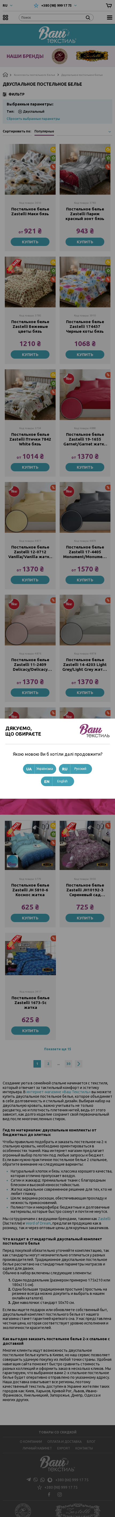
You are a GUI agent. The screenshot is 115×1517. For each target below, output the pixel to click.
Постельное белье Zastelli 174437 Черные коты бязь (85, 326)
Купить (30, 242)
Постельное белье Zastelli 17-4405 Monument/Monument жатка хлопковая (85, 552)
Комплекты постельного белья (34, 74)
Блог (91, 1441)
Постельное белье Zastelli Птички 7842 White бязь (30, 439)
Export (63, 1448)
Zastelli (104, 1219)
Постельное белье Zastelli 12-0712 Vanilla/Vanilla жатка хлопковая (30, 552)
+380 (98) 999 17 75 (56, 5)
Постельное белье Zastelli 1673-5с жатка (30, 1002)
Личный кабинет (37, 1448)
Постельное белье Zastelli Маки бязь (30, 211)
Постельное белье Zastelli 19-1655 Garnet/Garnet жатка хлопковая (85, 439)
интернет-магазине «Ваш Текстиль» (58, 1092)
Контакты (84, 1448)
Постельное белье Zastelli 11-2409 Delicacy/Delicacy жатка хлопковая (30, 664)
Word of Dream (38, 1223)
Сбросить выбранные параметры (33, 118)
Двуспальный (33, 111)
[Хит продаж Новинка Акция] (30, 169)
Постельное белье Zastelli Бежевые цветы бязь (30, 326)
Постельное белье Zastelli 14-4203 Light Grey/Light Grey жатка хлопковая (85, 664)
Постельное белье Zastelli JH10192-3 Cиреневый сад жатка (85, 890)
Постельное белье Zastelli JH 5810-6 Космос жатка (30, 890)
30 (68, 1063)
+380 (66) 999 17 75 (72, 1480)
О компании (31, 1441)
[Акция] (85, 394)
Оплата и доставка (64, 1441)
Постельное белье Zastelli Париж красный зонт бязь (85, 214)
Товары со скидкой (57, 1432)
